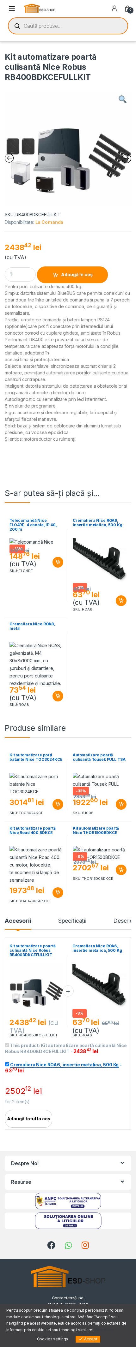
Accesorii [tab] (18, 921)
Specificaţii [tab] (72, 921)
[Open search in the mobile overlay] (68, 26)
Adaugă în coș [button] (55, 562)
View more (104, 1329)
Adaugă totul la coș (28, 1118)
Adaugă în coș (77, 274)
